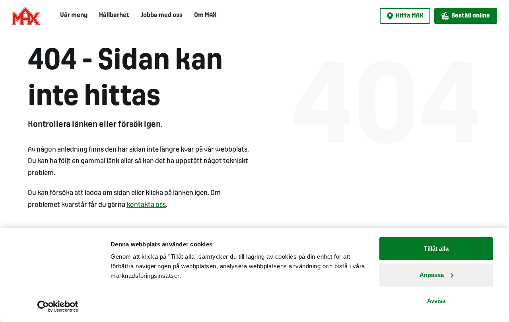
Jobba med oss (162, 15)
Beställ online (470, 16)
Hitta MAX (409, 16)
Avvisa (436, 300)
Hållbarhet (114, 15)
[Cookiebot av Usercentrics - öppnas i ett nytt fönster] (58, 306)
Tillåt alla (436, 248)
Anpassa (432, 274)
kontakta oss (146, 205)
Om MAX (205, 15)
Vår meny (73, 15)
